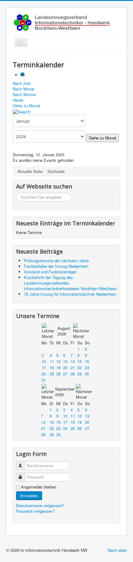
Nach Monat (23, 89)
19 (58, 367)
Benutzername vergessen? (40, 505)
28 (73, 374)
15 (79, 361)
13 (65, 361)
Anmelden (29, 495)
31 (43, 380)
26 (58, 374)
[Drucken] (23, 75)
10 (43, 361)
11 (52, 361)
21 (73, 367)
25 (52, 374)
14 (73, 361)
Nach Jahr (22, 83)
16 (87, 361)
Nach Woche (24, 94)
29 (79, 374)
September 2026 (65, 391)
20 (65, 367)
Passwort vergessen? (35, 511)
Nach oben (117, 550)
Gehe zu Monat (26, 105)
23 (87, 367)
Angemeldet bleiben (38, 487)
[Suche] (21, 111)
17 (43, 367)
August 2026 (64, 331)
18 (52, 367)
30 (87, 374)
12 (58, 361)
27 (65, 374)
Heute (18, 100)
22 (79, 367)
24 (43, 374)
